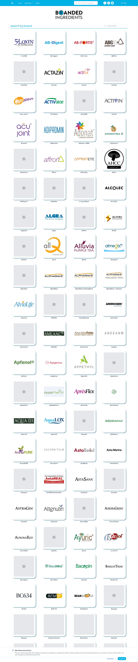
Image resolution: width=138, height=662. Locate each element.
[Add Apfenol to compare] (33, 353)
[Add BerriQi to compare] (123, 644)
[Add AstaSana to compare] (93, 469)
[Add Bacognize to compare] (33, 557)
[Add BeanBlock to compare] (93, 586)
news (20, 3)
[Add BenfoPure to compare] (93, 615)
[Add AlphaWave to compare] (63, 266)
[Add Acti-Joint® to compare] (33, 91)
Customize (110, 658)
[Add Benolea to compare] (123, 615)
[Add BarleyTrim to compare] (123, 557)
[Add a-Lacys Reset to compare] (93, 178)
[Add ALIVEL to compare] (123, 207)
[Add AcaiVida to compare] (33, 62)
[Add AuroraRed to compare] (33, 527)
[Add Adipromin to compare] (63, 120)
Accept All (122, 658)
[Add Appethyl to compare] (93, 353)
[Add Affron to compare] (63, 149)
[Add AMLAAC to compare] (63, 324)
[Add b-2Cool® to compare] (123, 527)
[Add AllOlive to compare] (33, 236)
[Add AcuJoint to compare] (33, 120)
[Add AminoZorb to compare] (33, 324)
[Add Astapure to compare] (33, 469)
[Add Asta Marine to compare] (123, 440)
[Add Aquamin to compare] (93, 411)
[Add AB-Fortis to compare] (93, 33)
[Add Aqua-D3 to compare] (33, 411)
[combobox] (86, 3)
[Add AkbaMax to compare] (63, 178)
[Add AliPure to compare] (93, 207)
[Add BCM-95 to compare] (63, 586)
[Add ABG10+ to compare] (123, 33)
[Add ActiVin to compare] (123, 91)
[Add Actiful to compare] (93, 62)
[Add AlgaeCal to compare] (33, 207)
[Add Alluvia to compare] (93, 236)
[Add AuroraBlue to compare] (93, 498)
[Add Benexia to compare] (33, 615)
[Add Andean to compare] (123, 324)
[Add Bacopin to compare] (93, 557)
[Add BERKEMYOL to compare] (93, 644)
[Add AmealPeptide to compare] (93, 295)
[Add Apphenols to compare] (123, 353)
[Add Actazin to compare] (63, 62)
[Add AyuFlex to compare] (63, 527)
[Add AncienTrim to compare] (93, 324)
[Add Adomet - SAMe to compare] (93, 120)
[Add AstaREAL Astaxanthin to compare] (63, 469)
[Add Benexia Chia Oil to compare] (63, 615)
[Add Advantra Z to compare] (123, 120)
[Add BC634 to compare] (33, 586)
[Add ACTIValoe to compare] (63, 91)
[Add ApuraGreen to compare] (123, 382)
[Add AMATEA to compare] (63, 295)
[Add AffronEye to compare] (93, 149)
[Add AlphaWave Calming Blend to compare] (93, 266)
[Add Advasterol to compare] (33, 149)
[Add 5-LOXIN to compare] (33, 33)
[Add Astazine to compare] (123, 469)
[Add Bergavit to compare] (63, 644)
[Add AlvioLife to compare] (33, 295)
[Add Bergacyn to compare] (33, 644)
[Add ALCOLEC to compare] (123, 178)
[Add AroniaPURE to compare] (33, 440)
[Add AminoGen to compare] (123, 295)
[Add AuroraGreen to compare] (123, 498)
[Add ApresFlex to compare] (93, 382)
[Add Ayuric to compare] (93, 527)
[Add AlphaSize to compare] (33, 266)
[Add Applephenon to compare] (63, 382)
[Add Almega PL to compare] (123, 236)
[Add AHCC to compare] (123, 149)
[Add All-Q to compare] (63, 236)
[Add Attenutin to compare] (63, 498)
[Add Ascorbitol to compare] (63, 440)
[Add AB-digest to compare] (63, 33)
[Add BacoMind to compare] (63, 557)
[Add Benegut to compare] (123, 586)
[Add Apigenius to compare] (63, 353)
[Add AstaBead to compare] (93, 440)
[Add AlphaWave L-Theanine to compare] (123, 266)
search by (28, 3)
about (38, 3)
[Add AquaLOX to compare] (63, 411)
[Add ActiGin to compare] (123, 62)
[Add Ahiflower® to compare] (33, 178)
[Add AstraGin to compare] (33, 498)
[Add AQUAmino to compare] (123, 411)
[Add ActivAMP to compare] (93, 91)
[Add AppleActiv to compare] (33, 382)
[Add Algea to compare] (63, 207)
